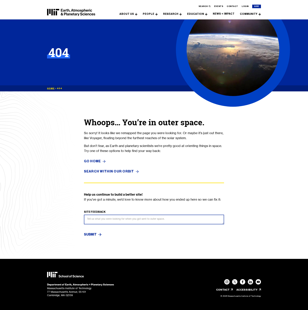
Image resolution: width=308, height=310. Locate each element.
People (148, 14)
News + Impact (224, 13)
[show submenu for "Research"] (180, 14)
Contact (232, 6)
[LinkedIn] (250, 282)
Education (195, 14)
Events (218, 6)
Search (203, 6)
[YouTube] (258, 282)
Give (256, 6)
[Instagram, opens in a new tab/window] (227, 282)
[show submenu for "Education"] (206, 14)
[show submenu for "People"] (156, 14)
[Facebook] (242, 282)
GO (92, 161)
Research (171, 14)
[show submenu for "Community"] (259, 14)
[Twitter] (234, 282)
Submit (90, 234)
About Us (126, 14)
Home (51, 88)
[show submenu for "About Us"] (136, 14)
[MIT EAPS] (71, 12)
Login (245, 6)
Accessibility (248, 289)
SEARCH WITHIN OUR (109, 171)
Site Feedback (95, 211)
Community (249, 14)
